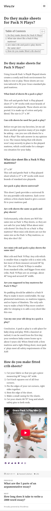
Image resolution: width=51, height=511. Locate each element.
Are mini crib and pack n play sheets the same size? (24, 46)
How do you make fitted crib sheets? (24, 51)
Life (37, 474)
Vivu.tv (9, 6)
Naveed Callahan (25, 474)
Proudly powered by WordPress (16, 507)
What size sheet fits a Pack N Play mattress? (22, 40)
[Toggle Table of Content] (41, 31)
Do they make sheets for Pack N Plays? (25, 35)
